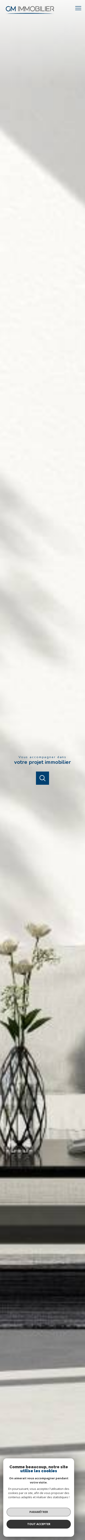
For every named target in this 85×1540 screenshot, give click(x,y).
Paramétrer (38, 1512)
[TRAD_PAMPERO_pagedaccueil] (30, 15)
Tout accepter (38, 1524)
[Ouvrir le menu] (79, 8)
